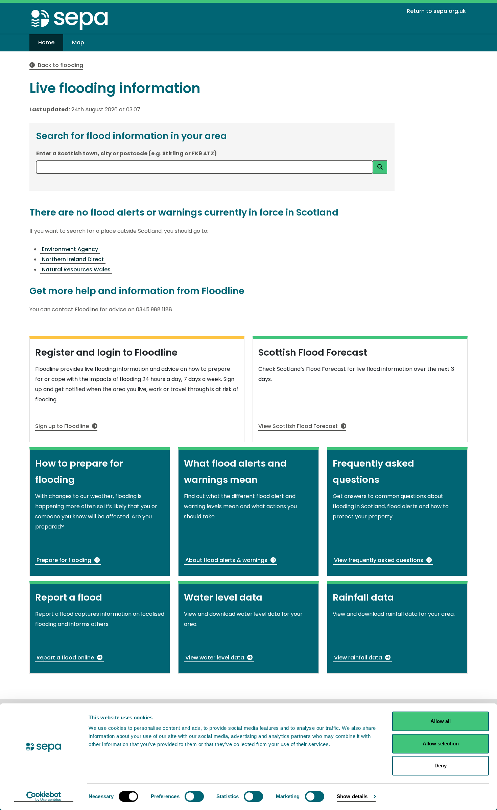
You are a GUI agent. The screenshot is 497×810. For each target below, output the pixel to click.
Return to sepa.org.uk (436, 11)
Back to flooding (60, 65)
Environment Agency (70, 249)
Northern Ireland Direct (73, 259)
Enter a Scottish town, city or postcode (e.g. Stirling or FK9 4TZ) (126, 153)
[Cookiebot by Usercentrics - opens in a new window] (43, 797)
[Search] (380, 167)
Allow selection (441, 743)
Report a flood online (66, 657)
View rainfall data (358, 657)
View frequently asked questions (379, 560)
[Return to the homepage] (70, 19)
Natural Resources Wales (76, 269)
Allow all (440, 721)
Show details (352, 796)
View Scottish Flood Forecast (298, 426)
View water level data (215, 657)
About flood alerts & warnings (227, 560)
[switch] (194, 796)
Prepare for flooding (65, 560)
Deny (440, 765)
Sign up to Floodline (62, 426)
